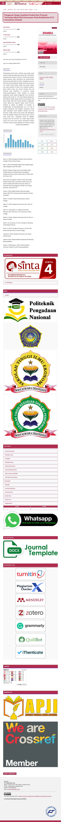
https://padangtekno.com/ (13, 789)
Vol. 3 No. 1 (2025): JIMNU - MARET (23, 9)
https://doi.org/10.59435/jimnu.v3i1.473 (16, 59)
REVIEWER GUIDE (9, 462)
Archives (10, 9)
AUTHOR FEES (7, 496)
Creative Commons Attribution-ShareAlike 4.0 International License (46, 109)
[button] (42, 141)
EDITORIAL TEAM (9, 455)
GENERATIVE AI (8, 503)
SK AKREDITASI (8, 282)
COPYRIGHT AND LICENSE (11, 477)
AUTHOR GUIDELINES (10, 488)
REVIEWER (7, 458)
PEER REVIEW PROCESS (11, 469)
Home (4, 9)
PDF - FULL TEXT (44, 57)
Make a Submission (9, 773)
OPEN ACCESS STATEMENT (11, 473)
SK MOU (7, 295)
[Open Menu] (3, 3)
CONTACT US (8, 499)
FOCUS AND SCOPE (9, 451)
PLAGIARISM (7, 481)
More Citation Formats (47, 134)
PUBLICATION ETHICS (10, 466)
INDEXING (7, 484)
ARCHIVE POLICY (9, 492)
